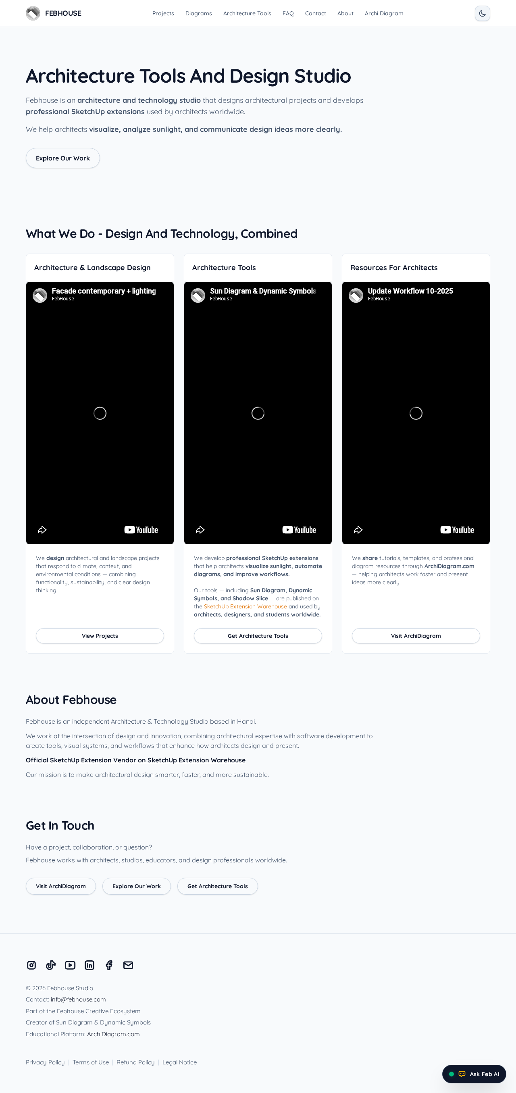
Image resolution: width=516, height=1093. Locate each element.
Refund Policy (136, 1062)
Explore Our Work (63, 158)
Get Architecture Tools (258, 635)
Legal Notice (179, 1062)
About (345, 13)
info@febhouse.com (78, 999)
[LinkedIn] (89, 965)
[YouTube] (70, 965)
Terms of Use (91, 1062)
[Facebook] (108, 965)
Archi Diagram (384, 13)
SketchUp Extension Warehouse (245, 606)
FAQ (288, 13)
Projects (163, 13)
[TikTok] (50, 965)
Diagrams (198, 13)
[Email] (128, 965)
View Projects (100, 635)
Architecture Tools (247, 13)
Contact (315, 13)
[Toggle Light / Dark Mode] (482, 13)
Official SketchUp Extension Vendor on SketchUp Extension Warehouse (136, 760)
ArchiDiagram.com (113, 1034)
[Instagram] (31, 965)
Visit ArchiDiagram (416, 635)
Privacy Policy (45, 1062)
